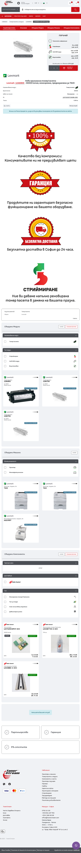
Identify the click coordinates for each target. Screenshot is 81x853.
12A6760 (46, 381)
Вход (23, 2)
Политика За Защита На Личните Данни (23, 850)
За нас (5, 820)
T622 (45, 488)
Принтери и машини (49, 774)
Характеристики (9, 28)
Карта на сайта (47, 788)
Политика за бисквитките (51, 800)
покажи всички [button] (71, 326)
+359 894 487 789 (48, 813)
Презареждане (47, 795)
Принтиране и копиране (50, 791)
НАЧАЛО (4, 21)
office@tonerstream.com (50, 817)
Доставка (6, 815)
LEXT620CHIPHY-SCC (12, 629)
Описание (23, 28)
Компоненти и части (49, 779)
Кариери (45, 783)
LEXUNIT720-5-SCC (50, 629)
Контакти (6, 817)
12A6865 (7, 381)
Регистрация (25, 3)
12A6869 (28, 21)
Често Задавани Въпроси (11, 810)
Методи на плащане (49, 798)
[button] (40, 335)
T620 (6, 488)
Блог (4, 813)
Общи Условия (5, 850)
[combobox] (45, 9)
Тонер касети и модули (16, 21)
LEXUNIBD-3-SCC (10, 668)
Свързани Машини (53, 28)
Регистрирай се (21, 111)
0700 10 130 (46, 810)
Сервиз (44, 786)
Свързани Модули (38, 28)
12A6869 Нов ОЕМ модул (41, 21)
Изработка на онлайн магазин (63, 850)
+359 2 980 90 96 (48, 815)
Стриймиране (46, 793)
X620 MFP (7, 520)
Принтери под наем (48, 781)
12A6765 (7, 416)
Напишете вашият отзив (40, 712)
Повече (75, 318)
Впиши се (12, 111)
